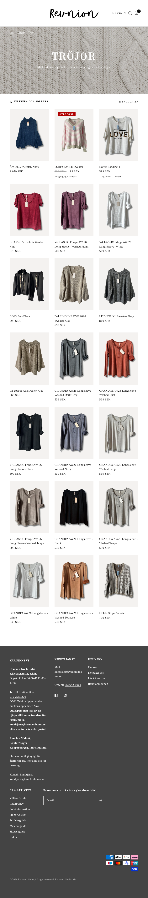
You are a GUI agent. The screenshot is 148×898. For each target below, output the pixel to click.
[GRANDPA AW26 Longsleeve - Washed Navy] (74, 433)
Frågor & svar (18, 814)
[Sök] (130, 13)
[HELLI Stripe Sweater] (118, 581)
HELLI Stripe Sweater (112, 613)
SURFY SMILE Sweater (69, 166)
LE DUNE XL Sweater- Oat (26, 390)
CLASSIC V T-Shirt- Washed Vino (27, 244)
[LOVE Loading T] (118, 135)
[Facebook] (59, 695)
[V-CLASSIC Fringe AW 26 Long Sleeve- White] (118, 210)
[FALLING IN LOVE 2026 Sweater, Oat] (74, 284)
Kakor (13, 837)
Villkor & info (18, 798)
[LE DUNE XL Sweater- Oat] (29, 358)
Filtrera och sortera (31, 101)
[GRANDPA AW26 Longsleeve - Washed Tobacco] (74, 581)
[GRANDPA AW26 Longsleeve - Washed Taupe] (118, 507)
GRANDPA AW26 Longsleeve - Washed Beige (118, 467)
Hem (12, 32)
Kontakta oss (96, 672)
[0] (135, 13)
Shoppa (21, 32)
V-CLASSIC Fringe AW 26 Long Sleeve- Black (26, 467)
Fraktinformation (20, 809)
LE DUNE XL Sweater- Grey (116, 316)
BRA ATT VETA (21, 790)
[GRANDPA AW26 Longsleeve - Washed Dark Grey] (74, 358)
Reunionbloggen (98, 683)
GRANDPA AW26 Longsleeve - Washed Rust (118, 393)
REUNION (95, 659)
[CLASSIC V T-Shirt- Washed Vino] (29, 210)
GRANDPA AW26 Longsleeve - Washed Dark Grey (74, 393)
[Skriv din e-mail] (101, 800)
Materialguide (18, 826)
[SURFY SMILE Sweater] (74, 135)
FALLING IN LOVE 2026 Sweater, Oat (70, 318)
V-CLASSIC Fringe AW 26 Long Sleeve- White (115, 244)
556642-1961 (73, 684)
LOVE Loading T (109, 166)
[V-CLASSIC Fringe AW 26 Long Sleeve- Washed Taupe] (29, 507)
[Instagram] (68, 695)
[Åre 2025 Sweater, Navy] (29, 135)
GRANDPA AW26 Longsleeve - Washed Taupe (118, 541)
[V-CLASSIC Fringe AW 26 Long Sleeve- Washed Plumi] (74, 210)
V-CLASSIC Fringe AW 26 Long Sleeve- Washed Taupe (27, 541)
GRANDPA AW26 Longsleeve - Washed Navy (74, 467)
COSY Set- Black (20, 316)
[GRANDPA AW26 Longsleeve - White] (29, 581)
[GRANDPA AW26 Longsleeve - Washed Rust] (118, 358)
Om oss (92, 667)
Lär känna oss (96, 678)
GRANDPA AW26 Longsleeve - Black (74, 541)
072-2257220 (18, 696)
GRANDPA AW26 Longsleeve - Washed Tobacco (74, 615)
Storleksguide (18, 820)
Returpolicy (17, 803)
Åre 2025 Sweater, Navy (24, 166)
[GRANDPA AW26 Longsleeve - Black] (74, 507)
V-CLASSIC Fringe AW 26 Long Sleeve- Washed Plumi (71, 244)
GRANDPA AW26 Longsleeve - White (29, 615)
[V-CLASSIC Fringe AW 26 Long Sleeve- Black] (29, 433)
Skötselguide (17, 831)
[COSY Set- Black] (29, 284)
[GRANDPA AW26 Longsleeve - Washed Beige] (118, 433)
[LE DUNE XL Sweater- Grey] (118, 284)
